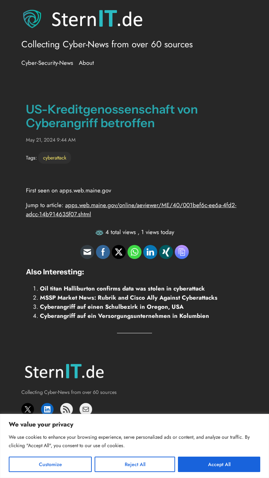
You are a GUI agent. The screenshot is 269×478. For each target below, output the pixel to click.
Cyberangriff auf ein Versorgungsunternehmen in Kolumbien (124, 316)
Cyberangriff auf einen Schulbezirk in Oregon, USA (112, 306)
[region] (134, 446)
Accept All (219, 464)
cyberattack (54, 157)
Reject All (135, 464)
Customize (50, 464)
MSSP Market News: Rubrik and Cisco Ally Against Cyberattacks (129, 297)
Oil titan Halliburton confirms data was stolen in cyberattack (122, 288)
